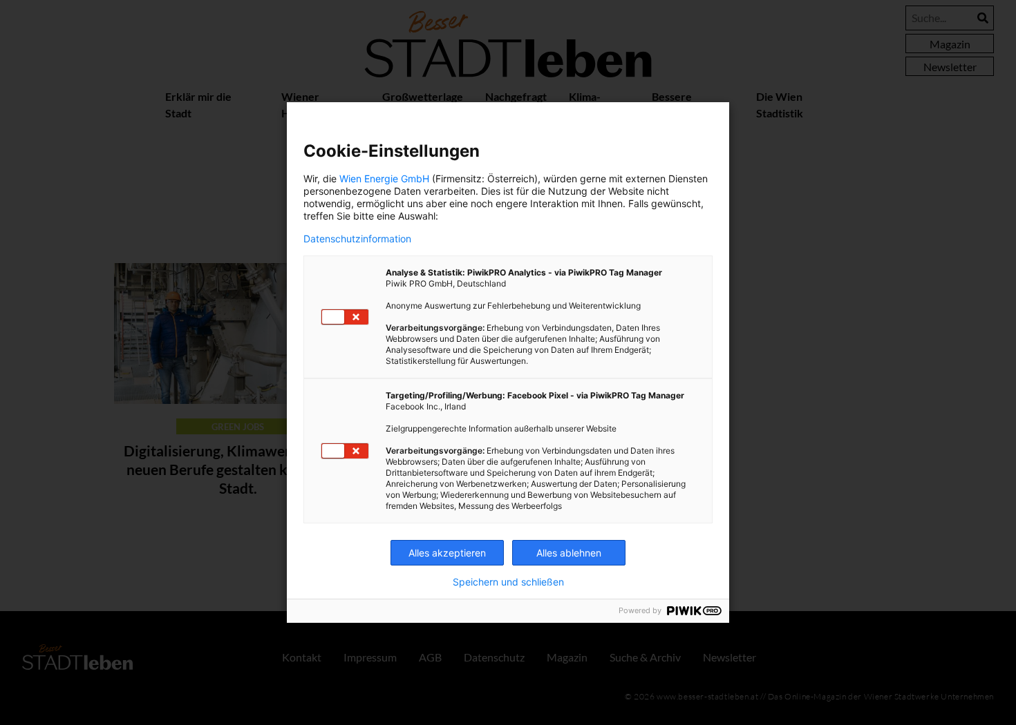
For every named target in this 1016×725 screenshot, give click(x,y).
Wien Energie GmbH (384, 178)
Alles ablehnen (568, 553)
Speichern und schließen (508, 582)
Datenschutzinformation (357, 238)
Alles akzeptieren (447, 553)
